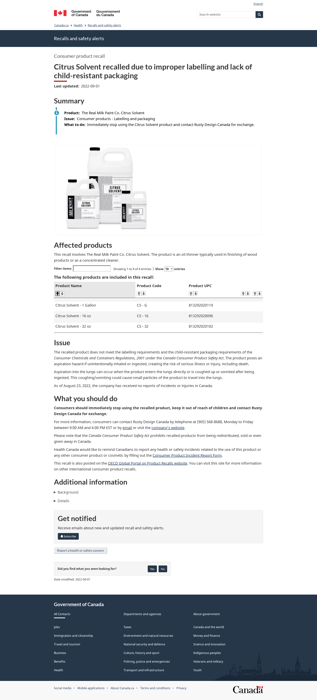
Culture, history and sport (141, 653)
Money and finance (206, 636)
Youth (197, 670)
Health (78, 25)
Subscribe (69, 536)
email (127, 427)
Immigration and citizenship (73, 636)
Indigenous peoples (207, 653)
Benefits (59, 661)
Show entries (170, 269)
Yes (152, 569)
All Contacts (62, 614)
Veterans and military (208, 661)
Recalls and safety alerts (104, 25)
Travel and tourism (67, 644)
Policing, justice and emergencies (147, 661)
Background (68, 492)
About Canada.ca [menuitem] (122, 688)
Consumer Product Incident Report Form (187, 455)
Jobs (57, 627)
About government (206, 614)
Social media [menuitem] (62, 688)
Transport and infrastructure (144, 670)
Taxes (127, 627)
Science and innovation (209, 644)
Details (63, 500)
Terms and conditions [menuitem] (155, 688)
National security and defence (144, 644)
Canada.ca (61, 25)
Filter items (62, 268)
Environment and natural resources (148, 636)
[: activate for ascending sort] (245, 293)
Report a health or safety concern (80, 550)
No (163, 569)
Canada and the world (208, 627)
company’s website (168, 427)
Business (60, 653)
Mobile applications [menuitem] (91, 688)
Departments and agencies (142, 614)
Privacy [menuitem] (181, 688)
